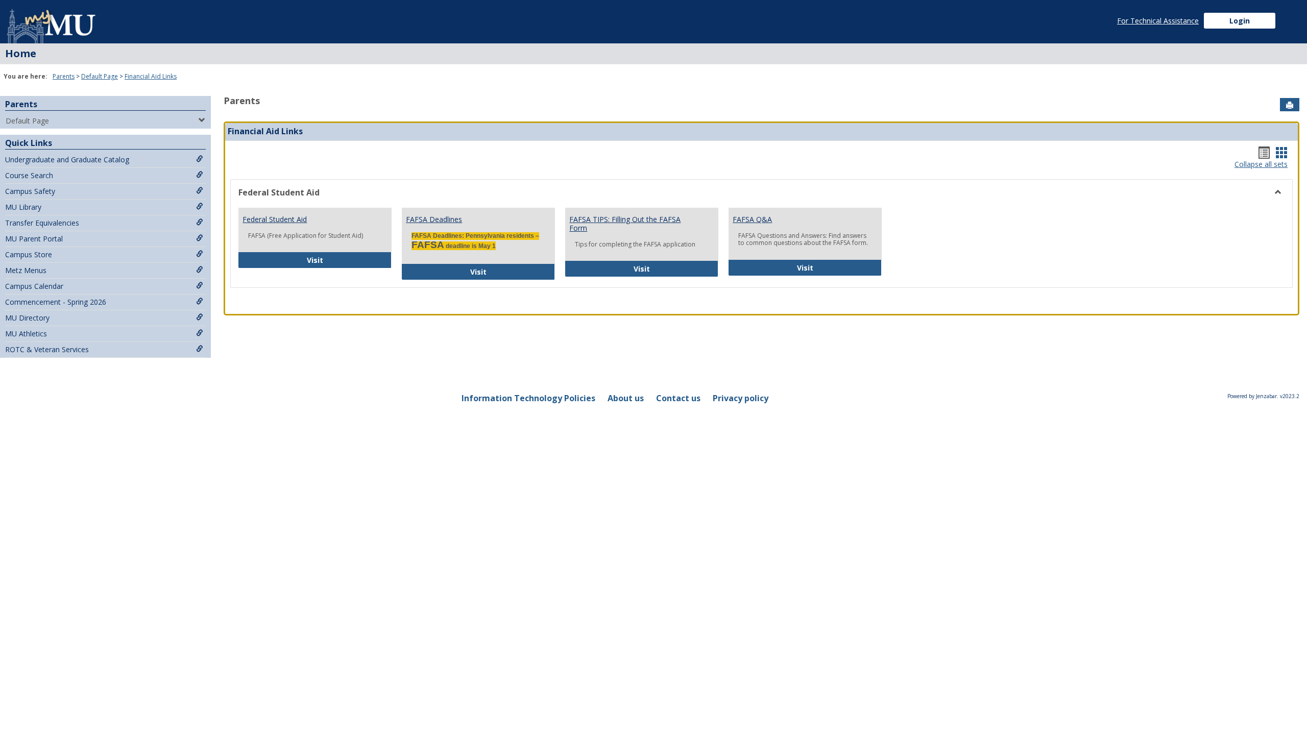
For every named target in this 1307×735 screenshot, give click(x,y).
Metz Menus (25, 270)
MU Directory (27, 318)
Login (1239, 21)
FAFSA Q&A (752, 219)
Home (20, 53)
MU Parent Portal (34, 238)
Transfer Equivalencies (42, 223)
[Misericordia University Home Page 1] (52, 22)
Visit (349, 260)
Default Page (99, 76)
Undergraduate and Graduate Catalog (67, 159)
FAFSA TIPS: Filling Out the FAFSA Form (625, 223)
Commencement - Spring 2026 (55, 302)
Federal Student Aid (275, 219)
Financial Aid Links (151, 76)
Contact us (678, 398)
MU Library (23, 207)
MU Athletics (26, 333)
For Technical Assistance (1158, 21)
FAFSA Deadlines (434, 219)
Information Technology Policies (528, 398)
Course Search (29, 175)
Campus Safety (30, 191)
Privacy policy (740, 398)
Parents (64, 76)
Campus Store (28, 254)
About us (626, 398)
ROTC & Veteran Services (47, 349)
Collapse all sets (1261, 164)
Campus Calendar (34, 286)
